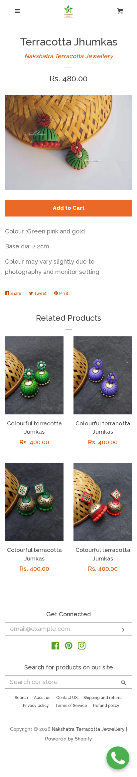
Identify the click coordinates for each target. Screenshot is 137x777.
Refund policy (106, 705)
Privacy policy (36, 705)
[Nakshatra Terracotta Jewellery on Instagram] (82, 646)
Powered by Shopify (68, 738)
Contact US (66, 697)
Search (21, 697)
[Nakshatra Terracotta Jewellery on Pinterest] (69, 646)
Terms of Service (71, 705)
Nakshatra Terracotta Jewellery (68, 55)
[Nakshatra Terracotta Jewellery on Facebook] (55, 646)
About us (42, 697)
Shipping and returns (102, 697)
